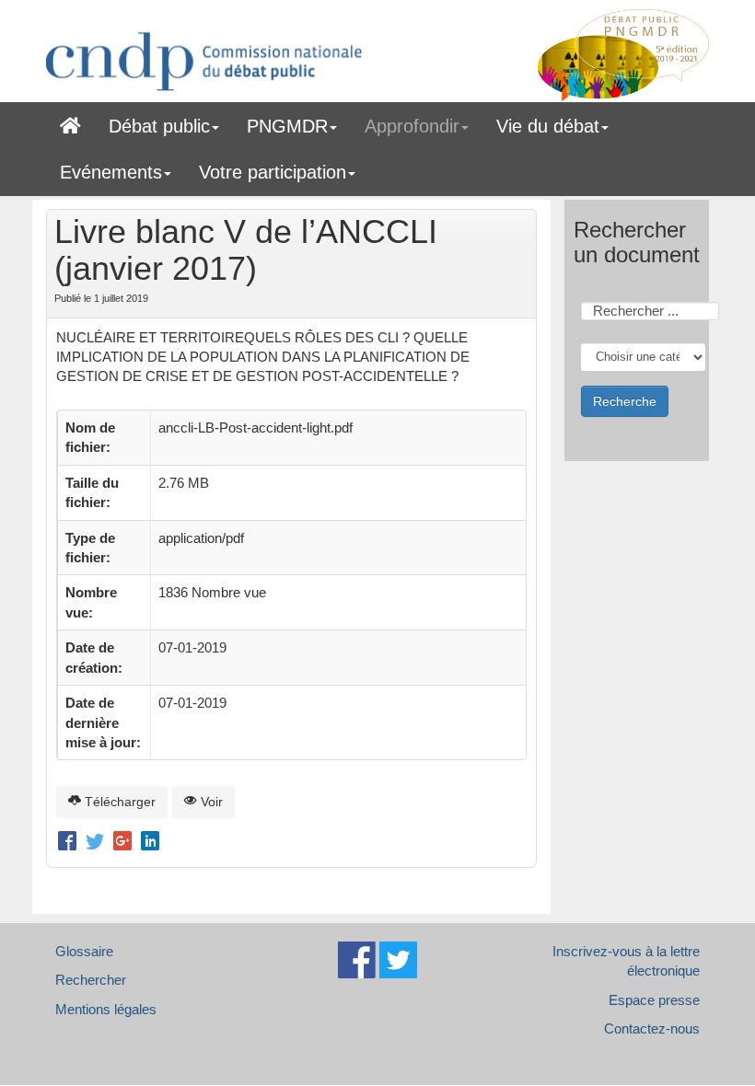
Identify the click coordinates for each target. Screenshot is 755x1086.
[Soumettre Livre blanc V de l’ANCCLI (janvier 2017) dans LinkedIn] (150, 843)
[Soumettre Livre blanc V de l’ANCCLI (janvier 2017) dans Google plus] (125, 843)
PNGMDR (287, 126)
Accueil (70, 122)
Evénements (111, 172)
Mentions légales (106, 1009)
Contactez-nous (652, 1028)
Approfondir (412, 126)
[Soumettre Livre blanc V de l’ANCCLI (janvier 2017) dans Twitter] (97, 843)
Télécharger (118, 801)
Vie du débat (547, 126)
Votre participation (272, 172)
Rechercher (90, 980)
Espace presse (654, 1000)
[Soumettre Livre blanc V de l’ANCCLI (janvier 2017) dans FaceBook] (70, 843)
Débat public (159, 126)
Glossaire (84, 951)
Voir (210, 801)
